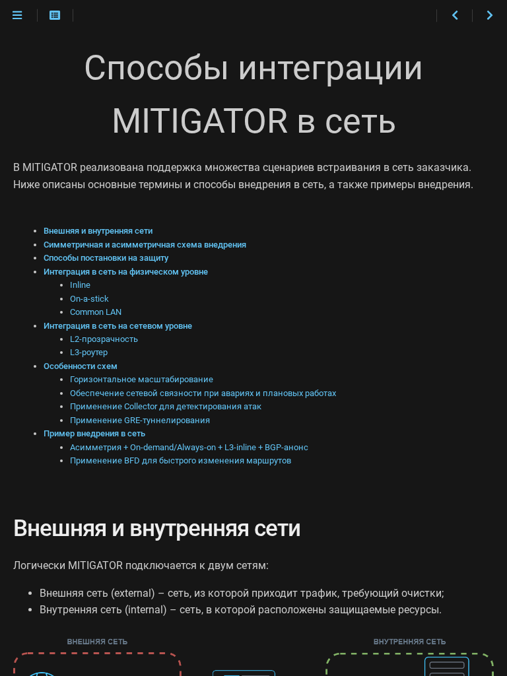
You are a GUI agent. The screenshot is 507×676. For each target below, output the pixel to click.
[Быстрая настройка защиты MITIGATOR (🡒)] (489, 15)
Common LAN (95, 312)
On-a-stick (89, 299)
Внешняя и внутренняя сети (98, 231)
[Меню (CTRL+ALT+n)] (17, 15)
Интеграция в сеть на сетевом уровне (118, 326)
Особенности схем (81, 366)
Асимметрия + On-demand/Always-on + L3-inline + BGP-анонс (189, 447)
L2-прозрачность (104, 339)
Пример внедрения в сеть (94, 433)
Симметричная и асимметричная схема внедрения (145, 245)
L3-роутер (89, 352)
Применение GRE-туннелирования (140, 420)
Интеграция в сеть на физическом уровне (126, 272)
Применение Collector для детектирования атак (165, 406)
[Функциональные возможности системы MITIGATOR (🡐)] (453, 15)
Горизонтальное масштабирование (141, 379)
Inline (80, 285)
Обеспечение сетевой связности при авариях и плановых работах (203, 393)
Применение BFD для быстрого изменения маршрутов (180, 460)
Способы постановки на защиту (106, 258)
